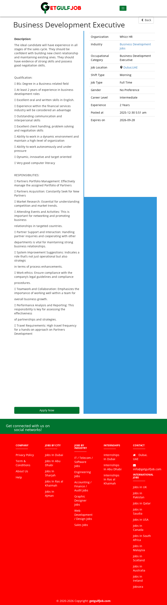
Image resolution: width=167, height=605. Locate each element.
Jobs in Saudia (137, 511)
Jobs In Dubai (54, 455)
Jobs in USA (140, 519)
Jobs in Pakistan (138, 495)
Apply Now (47, 410)
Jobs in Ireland (138, 578)
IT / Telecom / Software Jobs (83, 462)
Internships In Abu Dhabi (113, 467)
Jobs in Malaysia (139, 548)
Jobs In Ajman (49, 493)
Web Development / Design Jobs (83, 515)
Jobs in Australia (139, 568)
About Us (22, 471)
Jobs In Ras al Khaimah (54, 483)
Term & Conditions (23, 463)
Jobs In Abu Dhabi (52, 463)
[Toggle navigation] (123, 8)
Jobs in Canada (138, 528)
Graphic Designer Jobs (80, 500)
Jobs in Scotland (139, 558)
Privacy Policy (25, 455)
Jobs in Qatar (142, 503)
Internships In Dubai (111, 457)
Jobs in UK (140, 487)
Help (19, 477)
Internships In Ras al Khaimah (111, 479)
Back (147, 20)
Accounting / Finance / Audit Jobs (82, 486)
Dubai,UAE (130, 67)
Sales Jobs (81, 525)
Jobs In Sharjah (50, 473)
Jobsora (138, 587)
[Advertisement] (46, 371)
